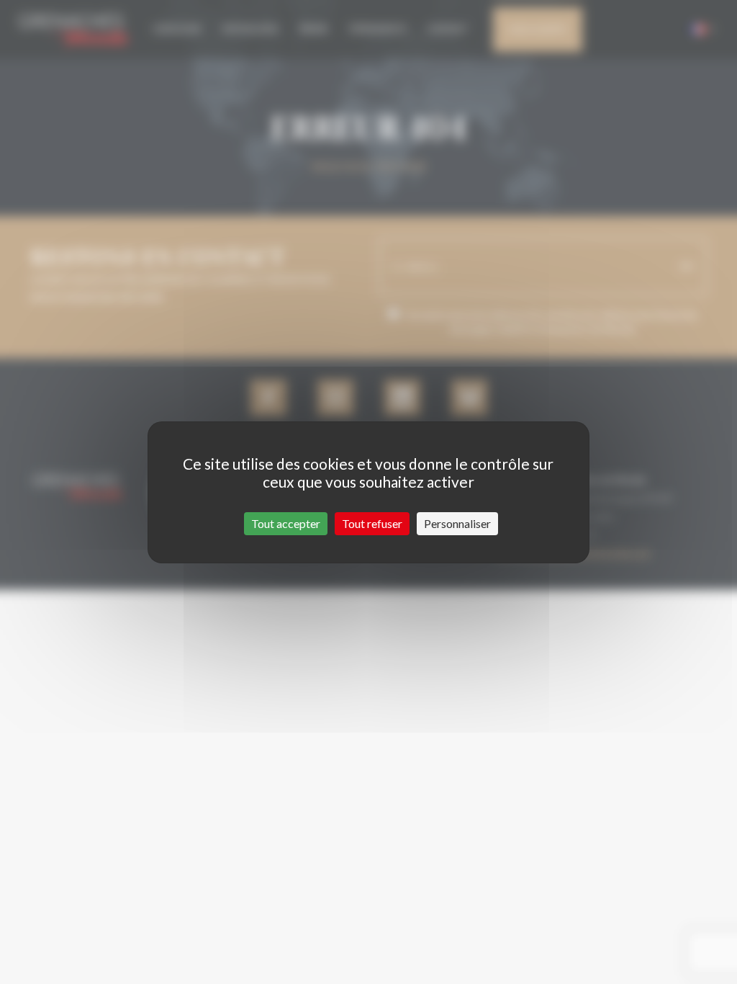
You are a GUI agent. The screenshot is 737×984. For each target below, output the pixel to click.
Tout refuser (372, 523)
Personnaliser (457, 523)
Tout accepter (285, 523)
